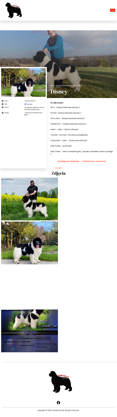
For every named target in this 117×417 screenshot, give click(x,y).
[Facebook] (58, 402)
